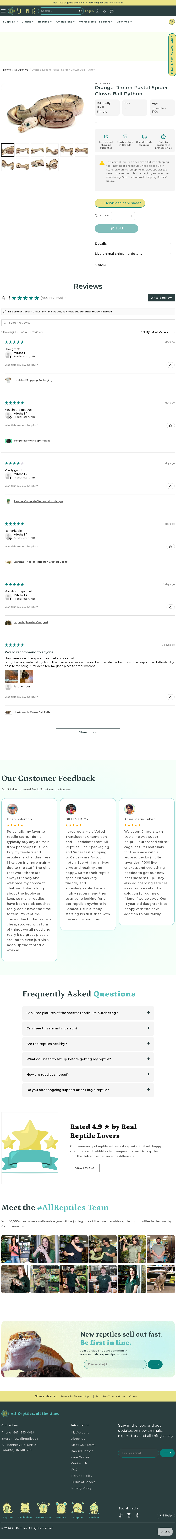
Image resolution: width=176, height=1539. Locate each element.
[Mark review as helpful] (171, 365)
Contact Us (79, 1463)
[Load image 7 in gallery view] (7, 164)
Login (89, 11)
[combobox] (59, 11)
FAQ (74, 1469)
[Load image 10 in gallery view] (52, 164)
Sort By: (145, 332)
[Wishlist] (104, 11)
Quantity (102, 215)
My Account (80, 1432)
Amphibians (64, 21)
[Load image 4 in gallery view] (52, 150)
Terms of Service (83, 1482)
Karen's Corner (82, 1451)
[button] (172, 54)
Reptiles (43, 21)
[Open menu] (3, 11)
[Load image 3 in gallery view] (37, 150)
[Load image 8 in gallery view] (22, 164)
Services (94, 1517)
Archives (123, 21)
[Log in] (97, 11)
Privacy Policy (81, 1488)
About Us (78, 1438)
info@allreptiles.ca (24, 1438)
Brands (26, 21)
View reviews (85, 1168)
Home (7, 69)
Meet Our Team (83, 1445)
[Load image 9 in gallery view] (37, 164)
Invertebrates (87, 21)
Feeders (105, 21)
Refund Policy (81, 1475)
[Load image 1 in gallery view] (7, 150)
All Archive (21, 69)
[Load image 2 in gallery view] (22, 150)
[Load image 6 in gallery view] (81, 150)
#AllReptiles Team (72, 1207)
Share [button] (102, 265)
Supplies (9, 21)
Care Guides (80, 1457)
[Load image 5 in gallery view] (66, 150)
